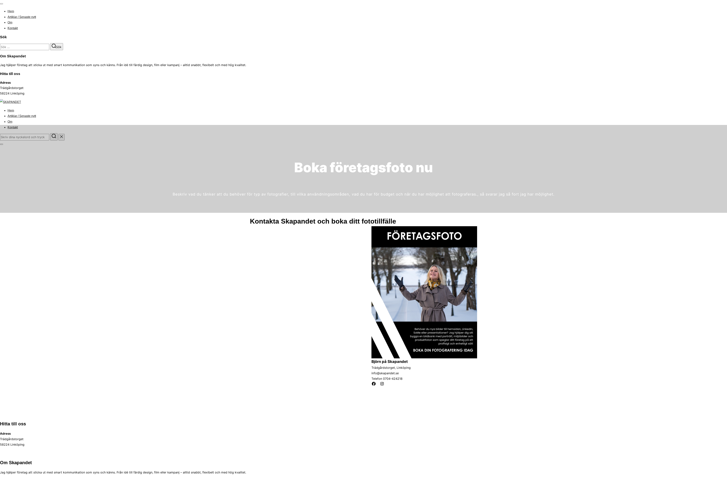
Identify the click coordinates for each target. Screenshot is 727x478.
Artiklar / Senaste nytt (22, 17)
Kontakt (13, 28)
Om (10, 22)
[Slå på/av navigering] (1, 3)
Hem (11, 11)
